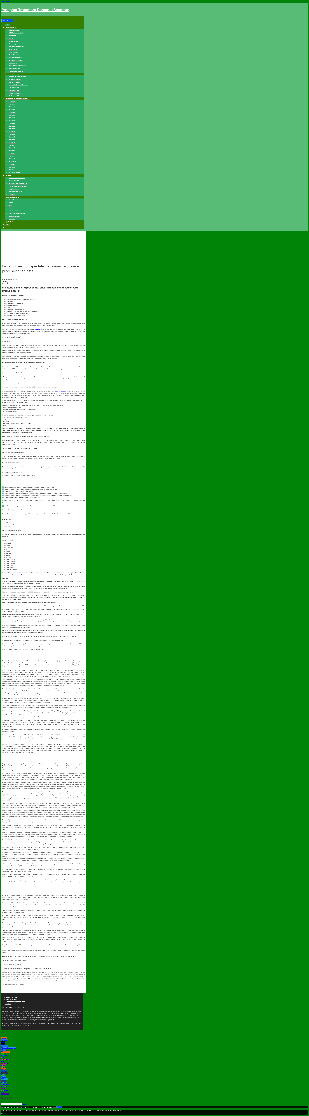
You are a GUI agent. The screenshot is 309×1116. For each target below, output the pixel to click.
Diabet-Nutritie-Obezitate (16, 46)
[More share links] (8, 283)
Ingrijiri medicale (14, 189)
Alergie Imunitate (14, 30)
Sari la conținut (5, 1)
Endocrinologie (13, 52)
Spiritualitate (9, 222)
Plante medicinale (14, 90)
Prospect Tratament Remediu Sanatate (35, 9)
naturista (19, 575)
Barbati (11, 202)
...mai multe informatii (49, 1107)
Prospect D (12, 109)
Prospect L (12, 131)
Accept (59, 1107)
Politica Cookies (11, 999)
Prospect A (12, 101)
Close (2, 1114)
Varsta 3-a (12, 219)
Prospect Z (12, 169)
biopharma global (60, 391)
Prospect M (12, 134)
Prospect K (12, 128)
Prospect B (12, 104)
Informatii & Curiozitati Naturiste (18, 85)
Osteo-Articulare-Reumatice (17, 65)
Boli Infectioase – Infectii (16, 33)
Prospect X (12, 164)
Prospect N (12, 137)
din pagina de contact (34, 945)
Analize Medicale (14, 180)
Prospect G (12, 117)
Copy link (24, 1104)
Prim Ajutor (12, 194)
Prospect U (12, 156)
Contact (8, 1004)
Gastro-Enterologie (14, 55)
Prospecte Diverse (14, 172)
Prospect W (12, 161)
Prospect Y (12, 167)
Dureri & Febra (13, 49)
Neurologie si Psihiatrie (15, 60)
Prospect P (12, 142)
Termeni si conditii (11, 997)
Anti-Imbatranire (14, 200)
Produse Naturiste (14, 96)
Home (7, 25)
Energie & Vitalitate (14, 82)
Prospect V (12, 159)
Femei (10, 208)
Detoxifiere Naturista (15, 79)
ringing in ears (39, 329)
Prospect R (12, 148)
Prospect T (12, 153)
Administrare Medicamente (17, 178)
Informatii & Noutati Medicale (17, 186)
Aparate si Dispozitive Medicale (18, 183)
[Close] (1, 1036)
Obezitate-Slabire (14, 216)
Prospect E (12, 112)
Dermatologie (13, 44)
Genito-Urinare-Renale (15, 57)
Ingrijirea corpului (14, 211)
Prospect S (12, 150)
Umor (7, 224)
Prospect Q (12, 145)
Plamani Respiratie (14, 68)
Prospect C (12, 107)
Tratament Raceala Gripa (16, 71)
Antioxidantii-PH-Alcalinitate (17, 76)
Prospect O (12, 139)
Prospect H (12, 120)
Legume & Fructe (14, 87)
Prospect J (12, 126)
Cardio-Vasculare (14, 41)
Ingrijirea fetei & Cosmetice (17, 213)
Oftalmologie (13, 63)
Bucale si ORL (13, 35)
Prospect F (12, 115)
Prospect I (12, 123)
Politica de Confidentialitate (15, 1002)
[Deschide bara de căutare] (2, 17)
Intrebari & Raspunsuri (15, 191)
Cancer (11, 38)
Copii (10, 205)
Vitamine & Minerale (15, 93)
